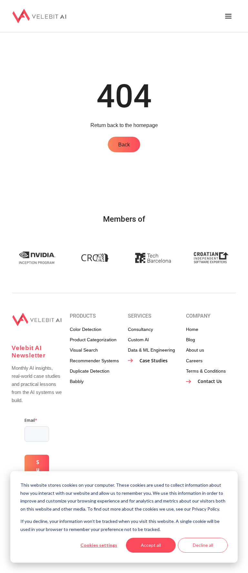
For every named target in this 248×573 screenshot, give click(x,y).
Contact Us (209, 381)
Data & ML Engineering (151, 350)
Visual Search (84, 350)
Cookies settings (98, 545)
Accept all (151, 545)
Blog (190, 339)
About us (195, 350)
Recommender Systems (94, 360)
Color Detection (85, 329)
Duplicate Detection (89, 371)
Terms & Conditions (206, 371)
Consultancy (140, 329)
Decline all (203, 545)
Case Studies (153, 360)
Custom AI (138, 339)
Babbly (77, 381)
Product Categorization (93, 339)
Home (192, 329)
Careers (194, 360)
